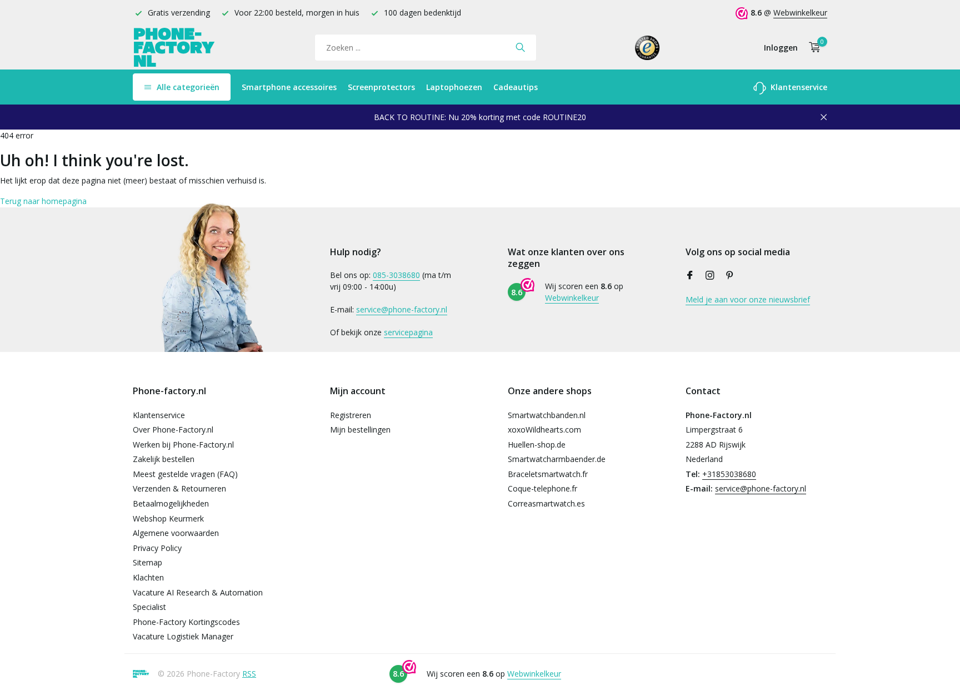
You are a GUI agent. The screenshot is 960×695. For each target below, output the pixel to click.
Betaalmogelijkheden (171, 503)
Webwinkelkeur (800, 12)
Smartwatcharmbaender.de (557, 459)
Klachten (148, 577)
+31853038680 (729, 474)
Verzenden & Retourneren (179, 488)
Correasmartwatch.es (546, 503)
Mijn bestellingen (360, 429)
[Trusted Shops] (647, 47)
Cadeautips (515, 87)
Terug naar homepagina (43, 201)
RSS (249, 673)
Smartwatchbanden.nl (547, 415)
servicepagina (408, 332)
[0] (812, 47)
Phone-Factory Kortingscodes (186, 622)
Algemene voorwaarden (176, 533)
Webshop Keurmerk (168, 518)
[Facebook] (690, 275)
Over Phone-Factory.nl (173, 429)
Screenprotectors (381, 87)
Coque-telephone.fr (542, 488)
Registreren (350, 415)
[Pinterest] (730, 275)
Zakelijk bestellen (163, 459)
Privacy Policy (157, 548)
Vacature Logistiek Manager (183, 636)
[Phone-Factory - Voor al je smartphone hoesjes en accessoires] (174, 47)
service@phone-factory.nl (401, 309)
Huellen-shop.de (537, 444)
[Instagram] (710, 275)
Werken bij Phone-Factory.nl (183, 444)
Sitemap (147, 562)
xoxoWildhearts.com (544, 429)
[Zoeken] (520, 47)
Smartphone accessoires (289, 87)
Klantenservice (797, 87)
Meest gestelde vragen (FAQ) (185, 474)
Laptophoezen (454, 87)
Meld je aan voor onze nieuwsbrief (748, 299)
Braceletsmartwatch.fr (548, 474)
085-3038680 (396, 275)
